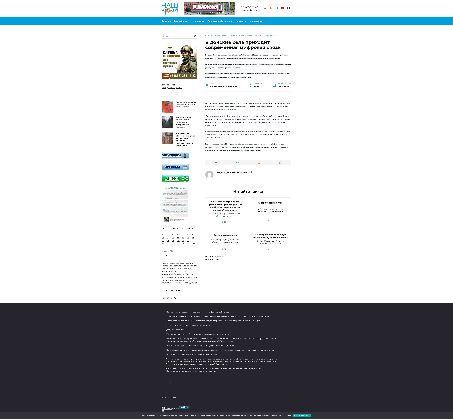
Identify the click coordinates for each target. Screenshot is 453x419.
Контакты (241, 21)
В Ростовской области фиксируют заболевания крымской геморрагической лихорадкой (185, 140)
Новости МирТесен (214, 256)
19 (173, 241)
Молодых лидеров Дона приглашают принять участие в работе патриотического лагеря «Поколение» (225, 205)
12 (173, 237)
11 (167, 237)
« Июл (164, 255)
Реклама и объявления (220, 21)
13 (178, 237)
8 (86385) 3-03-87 (249, 7)
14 (183, 237)
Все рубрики (181, 21)
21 (183, 241)
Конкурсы (199, 21)
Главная (166, 21)
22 (188, 241)
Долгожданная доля (225, 235)
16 (193, 237)
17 (163, 241)
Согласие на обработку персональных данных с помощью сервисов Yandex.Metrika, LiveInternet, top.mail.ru (215, 368)
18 (168, 241)
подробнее (189, 415)
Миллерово (256, 21)
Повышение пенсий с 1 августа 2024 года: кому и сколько (186, 104)
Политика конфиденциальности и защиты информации (191, 371)
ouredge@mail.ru (249, 10)
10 (163, 237)
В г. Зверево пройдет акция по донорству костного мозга (270, 236)
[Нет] (450, 415)
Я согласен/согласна (302, 415)
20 (178, 241)
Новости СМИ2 (212, 259)
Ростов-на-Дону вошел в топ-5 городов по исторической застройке (183, 122)
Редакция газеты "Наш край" (235, 172)
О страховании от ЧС (270, 203)
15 (188, 237)
